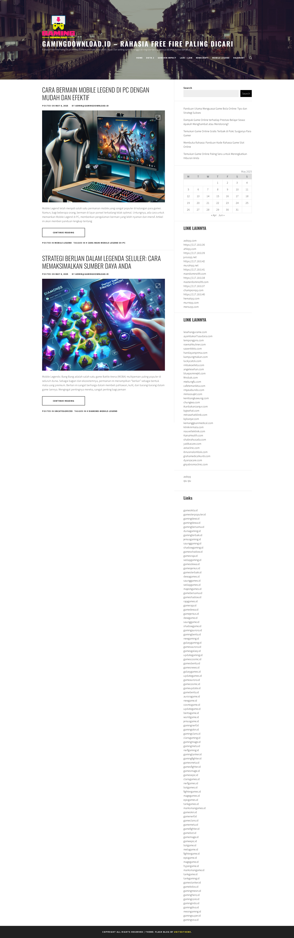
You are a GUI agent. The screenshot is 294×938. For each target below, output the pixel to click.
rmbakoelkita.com (193, 365)
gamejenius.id (191, 613)
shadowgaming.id (193, 547)
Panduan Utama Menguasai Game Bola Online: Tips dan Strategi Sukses (215, 110)
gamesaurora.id (192, 647)
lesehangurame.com (195, 332)
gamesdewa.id (191, 564)
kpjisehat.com (191, 410)
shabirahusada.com (194, 439)
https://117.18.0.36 (194, 244)
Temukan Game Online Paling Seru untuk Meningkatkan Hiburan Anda (215, 156)
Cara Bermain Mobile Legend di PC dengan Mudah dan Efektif (95, 93)
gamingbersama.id (193, 527)
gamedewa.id (190, 609)
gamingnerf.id (191, 725)
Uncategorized (64, 411)
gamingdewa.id (191, 522)
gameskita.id (190, 510)
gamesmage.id (191, 771)
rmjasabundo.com (193, 390)
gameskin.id (190, 812)
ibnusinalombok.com (195, 452)
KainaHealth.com (193, 435)
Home (139, 57)
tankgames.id (191, 804)
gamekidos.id (190, 886)
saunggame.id (191, 622)
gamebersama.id (192, 593)
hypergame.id (191, 866)
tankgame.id (190, 874)
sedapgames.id (192, 584)
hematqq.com (191, 298)
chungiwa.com (191, 402)
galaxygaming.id (192, 642)
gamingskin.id (191, 729)
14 (208, 196)
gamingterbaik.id (192, 535)
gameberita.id (191, 692)
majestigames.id (192, 589)
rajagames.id (190, 601)
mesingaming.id (192, 911)
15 (217, 196)
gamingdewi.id (191, 518)
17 (237, 196)
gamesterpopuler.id (194, 514)
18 (247, 196)
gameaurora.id (191, 680)
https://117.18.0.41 (194, 269)
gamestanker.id (192, 882)
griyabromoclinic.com (195, 464)
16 (227, 196)
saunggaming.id (192, 543)
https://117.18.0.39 (194, 253)
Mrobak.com (190, 377)
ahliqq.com (189, 249)
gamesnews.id (191, 667)
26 (188, 209)
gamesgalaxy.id (192, 651)
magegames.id (191, 795)
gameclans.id (190, 820)
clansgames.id (191, 779)
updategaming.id (193, 655)
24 (237, 203)
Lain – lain (186, 57)
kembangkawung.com (196, 398)
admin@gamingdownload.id (92, 105)
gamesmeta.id (191, 762)
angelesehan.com (193, 369)
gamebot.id (189, 833)
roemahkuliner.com (194, 344)
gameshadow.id (192, 597)
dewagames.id (191, 576)
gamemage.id (191, 837)
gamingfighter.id (192, 758)
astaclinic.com (191, 448)
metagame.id (190, 849)
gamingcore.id (191, 899)
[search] (250, 58)
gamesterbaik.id (192, 572)
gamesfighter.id (192, 766)
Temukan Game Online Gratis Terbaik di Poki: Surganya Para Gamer (217, 133)
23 (227, 203)
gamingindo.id (191, 903)
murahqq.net (190, 265)
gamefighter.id (191, 828)
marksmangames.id (194, 808)
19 (188, 203)
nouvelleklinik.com (194, 431)
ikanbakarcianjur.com (195, 406)
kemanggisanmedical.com (198, 423)
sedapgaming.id (192, 560)
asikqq (187, 476)
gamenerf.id (190, 816)
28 (208, 209)
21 (208, 203)
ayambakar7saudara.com (197, 336)
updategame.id (192, 709)
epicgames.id (190, 800)
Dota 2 (150, 57)
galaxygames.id (192, 671)
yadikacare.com (192, 443)
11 (247, 189)
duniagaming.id (192, 531)
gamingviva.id (191, 919)
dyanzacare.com (192, 460)
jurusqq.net (190, 257)
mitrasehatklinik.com (195, 414)
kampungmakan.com (195, 357)
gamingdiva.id (191, 907)
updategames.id (192, 675)
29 (217, 209)
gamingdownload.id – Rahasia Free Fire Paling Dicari (138, 43)
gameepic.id (190, 841)
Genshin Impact (167, 57)
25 (247, 203)
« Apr (214, 215)
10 (237, 189)
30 (227, 209)
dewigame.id (190, 618)
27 (198, 209)
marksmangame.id (193, 870)
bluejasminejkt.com (194, 373)
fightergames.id (192, 791)
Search (187, 88)
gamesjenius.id (191, 568)
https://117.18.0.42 (194, 261)
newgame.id (190, 700)
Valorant (239, 57)
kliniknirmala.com (193, 427)
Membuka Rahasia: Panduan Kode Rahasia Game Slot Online (213, 144)
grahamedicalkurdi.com (196, 456)
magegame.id (191, 862)
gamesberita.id (191, 663)
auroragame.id (191, 696)
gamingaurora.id (192, 630)
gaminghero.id (191, 895)
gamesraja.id (190, 556)
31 (237, 209)
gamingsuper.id (192, 915)
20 (198, 203)
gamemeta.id (190, 824)
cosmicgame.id (191, 704)
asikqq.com (189, 240)
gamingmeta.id (191, 746)
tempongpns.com (193, 340)
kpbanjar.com (191, 419)
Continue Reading (63, 232)
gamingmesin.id (192, 891)
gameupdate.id (192, 688)
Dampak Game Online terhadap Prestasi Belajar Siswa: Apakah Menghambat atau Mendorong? (214, 122)
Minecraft (202, 57)
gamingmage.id (192, 742)
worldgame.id (191, 717)
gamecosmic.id (191, 684)
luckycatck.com (192, 361)
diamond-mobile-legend (103, 411)
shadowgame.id (192, 626)
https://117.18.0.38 (194, 278)
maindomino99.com (194, 273)
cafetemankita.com (194, 386)
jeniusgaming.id (192, 539)
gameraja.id (189, 605)
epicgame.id (190, 857)
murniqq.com (191, 302)
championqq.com (193, 290)
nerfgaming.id (191, 750)
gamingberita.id (192, 634)
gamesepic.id (190, 775)
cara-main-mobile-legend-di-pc (106, 242)
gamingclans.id (191, 733)
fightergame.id (191, 853)
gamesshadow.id (193, 551)
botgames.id (190, 787)
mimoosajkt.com (192, 394)
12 (188, 196)
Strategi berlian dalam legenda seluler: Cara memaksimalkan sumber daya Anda (101, 261)
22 (217, 203)
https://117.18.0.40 (194, 294)
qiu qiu (187, 480)
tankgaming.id (191, 878)
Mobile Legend (221, 57)
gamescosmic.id (192, 659)
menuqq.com (191, 306)
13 (198, 196)
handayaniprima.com (195, 352)
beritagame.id (191, 713)
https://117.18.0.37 (194, 286)
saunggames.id (192, 580)
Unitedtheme (182, 932)
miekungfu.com (192, 381)
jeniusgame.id (191, 721)
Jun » (221, 215)
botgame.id (189, 845)
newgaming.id (191, 638)
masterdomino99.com (195, 282)
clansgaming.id (191, 737)
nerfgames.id (190, 783)
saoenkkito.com (192, 348)
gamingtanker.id (192, 754)
